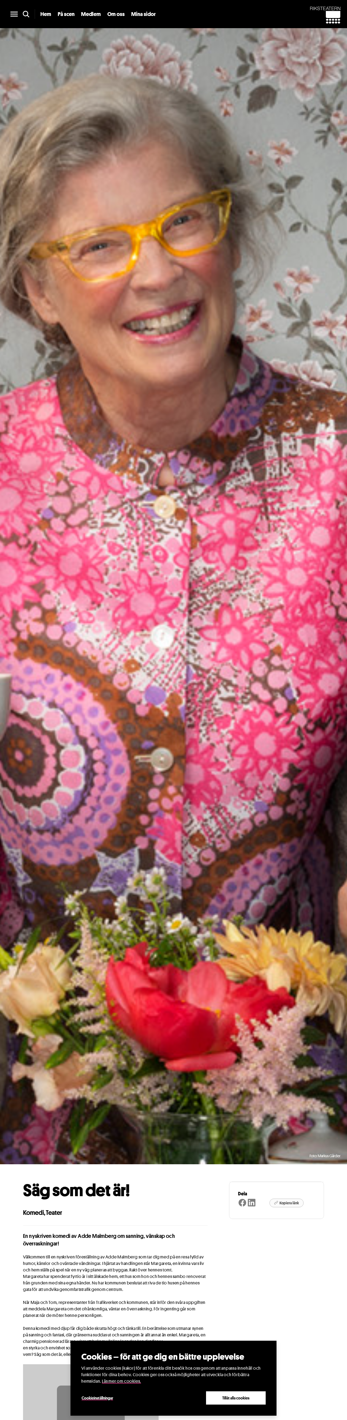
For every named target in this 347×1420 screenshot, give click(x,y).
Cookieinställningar (97, 1398)
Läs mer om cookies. (121, 1381)
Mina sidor (143, 14)
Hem (45, 14)
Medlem (91, 14)
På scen (66, 14)
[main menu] (14, 14)
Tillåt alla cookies (235, 1398)
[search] (26, 14)
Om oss (116, 14)
